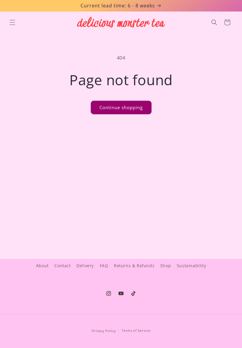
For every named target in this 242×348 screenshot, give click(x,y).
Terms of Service (136, 330)
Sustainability (191, 265)
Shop (165, 265)
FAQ (104, 265)
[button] (12, 22)
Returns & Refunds (134, 265)
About (42, 265)
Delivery (85, 265)
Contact (62, 265)
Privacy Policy (104, 331)
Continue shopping (121, 107)
